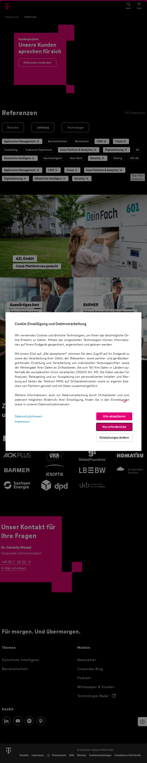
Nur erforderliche (114, 427)
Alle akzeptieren (114, 416)
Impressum (22, 422)
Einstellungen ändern (114, 438)
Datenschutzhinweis (28, 416)
